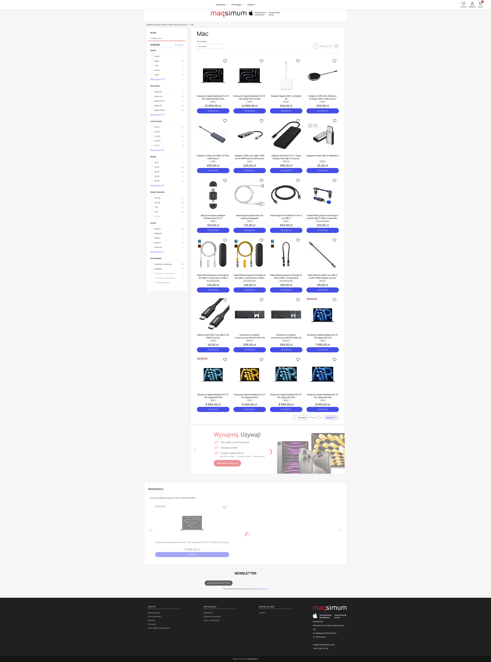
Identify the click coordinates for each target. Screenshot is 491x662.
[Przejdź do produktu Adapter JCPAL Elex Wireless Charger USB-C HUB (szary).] (322, 76)
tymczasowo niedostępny (164, 278)
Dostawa (151, 620)
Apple (156, 61)
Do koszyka (213, 111)
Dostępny (158, 269)
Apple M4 (158, 96)
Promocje (152, 624)
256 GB (157, 198)
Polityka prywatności (212, 616)
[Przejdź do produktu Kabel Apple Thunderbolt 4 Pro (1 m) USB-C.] (286, 195)
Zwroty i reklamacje (211, 620)
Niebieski (158, 233)
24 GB (156, 171)
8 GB (156, 162)
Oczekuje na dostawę (163, 264)
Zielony (157, 238)
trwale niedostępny (162, 282)
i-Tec (156, 65)
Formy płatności (154, 616)
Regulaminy (208, 612)
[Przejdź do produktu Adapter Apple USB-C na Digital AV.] (286, 76)
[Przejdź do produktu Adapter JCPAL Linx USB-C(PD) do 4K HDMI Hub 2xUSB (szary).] (249, 135)
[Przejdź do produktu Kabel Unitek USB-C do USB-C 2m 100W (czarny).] (213, 314)
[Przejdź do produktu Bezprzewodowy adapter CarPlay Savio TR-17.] (213, 195)
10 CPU (157, 136)
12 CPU (157, 131)
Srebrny (157, 229)
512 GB (157, 202)
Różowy (157, 242)
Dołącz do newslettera (218, 583)
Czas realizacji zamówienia (159, 628)
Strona (322, 46)
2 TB (156, 212)
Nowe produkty (154, 612)
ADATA (157, 56)
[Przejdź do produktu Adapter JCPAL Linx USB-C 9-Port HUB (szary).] (213, 135)
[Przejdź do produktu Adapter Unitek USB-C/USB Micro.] (322, 135)
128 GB (157, 216)
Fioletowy (158, 247)
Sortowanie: (202, 41)
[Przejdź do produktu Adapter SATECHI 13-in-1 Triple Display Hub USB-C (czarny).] (286, 135)
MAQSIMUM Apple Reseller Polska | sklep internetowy (167, 25)
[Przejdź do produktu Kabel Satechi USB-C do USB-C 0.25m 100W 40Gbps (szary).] (322, 255)
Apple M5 (158, 105)
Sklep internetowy (244, 659)
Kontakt (262, 612)
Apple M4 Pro (159, 101)
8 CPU (156, 127)
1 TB (156, 207)
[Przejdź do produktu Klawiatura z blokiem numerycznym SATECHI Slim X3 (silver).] (249, 314)
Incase (157, 70)
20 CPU (157, 141)
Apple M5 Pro (159, 110)
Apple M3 (158, 91)
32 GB (156, 176)
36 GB (156, 181)
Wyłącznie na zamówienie (164, 273)
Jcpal (156, 74)
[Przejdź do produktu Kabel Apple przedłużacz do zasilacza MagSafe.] (249, 195)
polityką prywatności (261, 589)
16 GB (156, 167)
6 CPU (156, 145)
